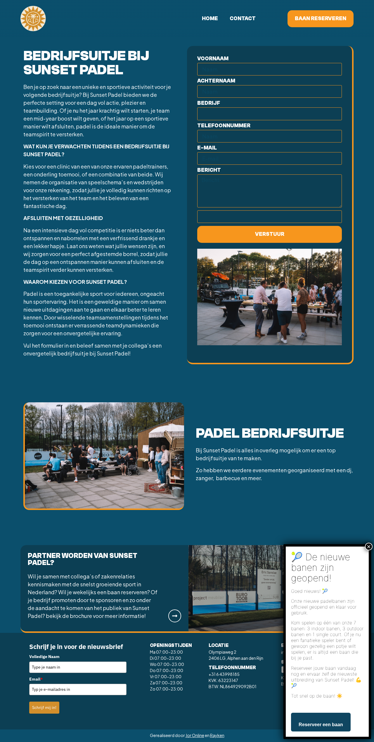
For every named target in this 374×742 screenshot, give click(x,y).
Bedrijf (208, 103)
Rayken (217, 735)
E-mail (207, 148)
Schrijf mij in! (44, 707)
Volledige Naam (44, 656)
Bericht (209, 170)
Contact (243, 19)
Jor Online (195, 735)
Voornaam (212, 59)
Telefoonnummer (223, 126)
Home (210, 19)
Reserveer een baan (321, 724)
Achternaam (216, 81)
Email (36, 679)
